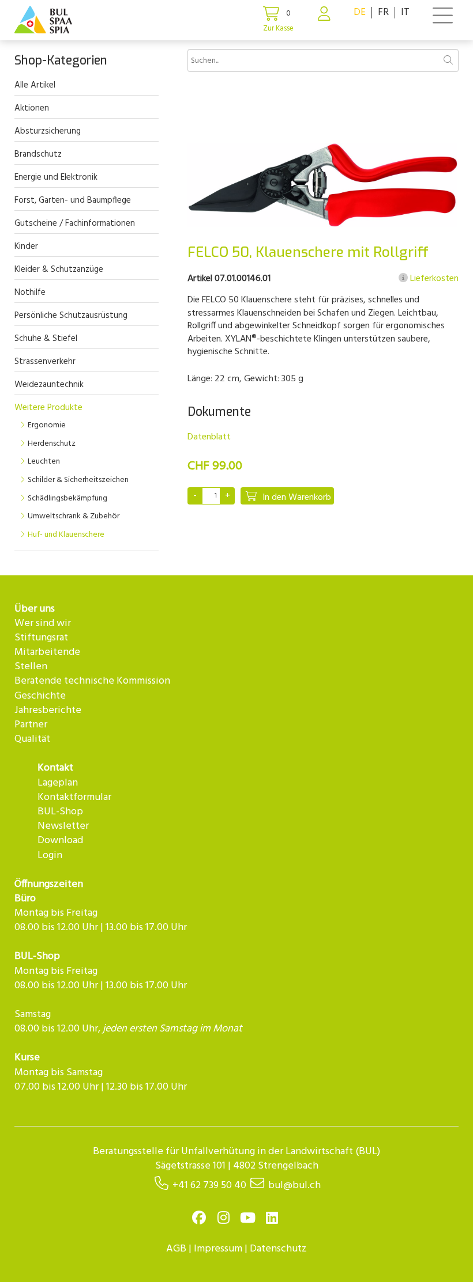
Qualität (32, 739)
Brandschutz (38, 154)
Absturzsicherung (47, 131)
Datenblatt (209, 437)
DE (360, 12)
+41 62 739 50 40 (209, 1185)
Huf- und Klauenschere (66, 534)
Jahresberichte (47, 710)
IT (405, 12)
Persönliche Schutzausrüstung (70, 316)
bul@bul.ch (294, 1185)
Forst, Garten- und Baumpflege (72, 200)
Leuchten (44, 461)
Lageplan (57, 783)
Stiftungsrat (41, 637)
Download (60, 840)
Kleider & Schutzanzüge (58, 269)
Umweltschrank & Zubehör (73, 516)
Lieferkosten (433, 278)
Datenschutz (278, 1249)
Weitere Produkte (48, 408)
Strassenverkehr (45, 362)
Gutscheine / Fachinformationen (74, 223)
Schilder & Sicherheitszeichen (78, 480)
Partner (30, 724)
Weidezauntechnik (49, 385)
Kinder (26, 246)
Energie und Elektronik (55, 177)
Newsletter (63, 826)
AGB (176, 1249)
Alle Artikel (34, 85)
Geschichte (40, 696)
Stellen (30, 666)
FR (383, 12)
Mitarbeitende (47, 652)
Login (49, 855)
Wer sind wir (42, 623)
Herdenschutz (52, 443)
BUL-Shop (60, 811)
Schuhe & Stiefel (45, 339)
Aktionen (31, 108)
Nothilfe (30, 292)
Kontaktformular (74, 797)
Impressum (218, 1249)
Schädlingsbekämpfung (67, 498)
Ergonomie (47, 425)
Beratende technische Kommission (92, 681)
